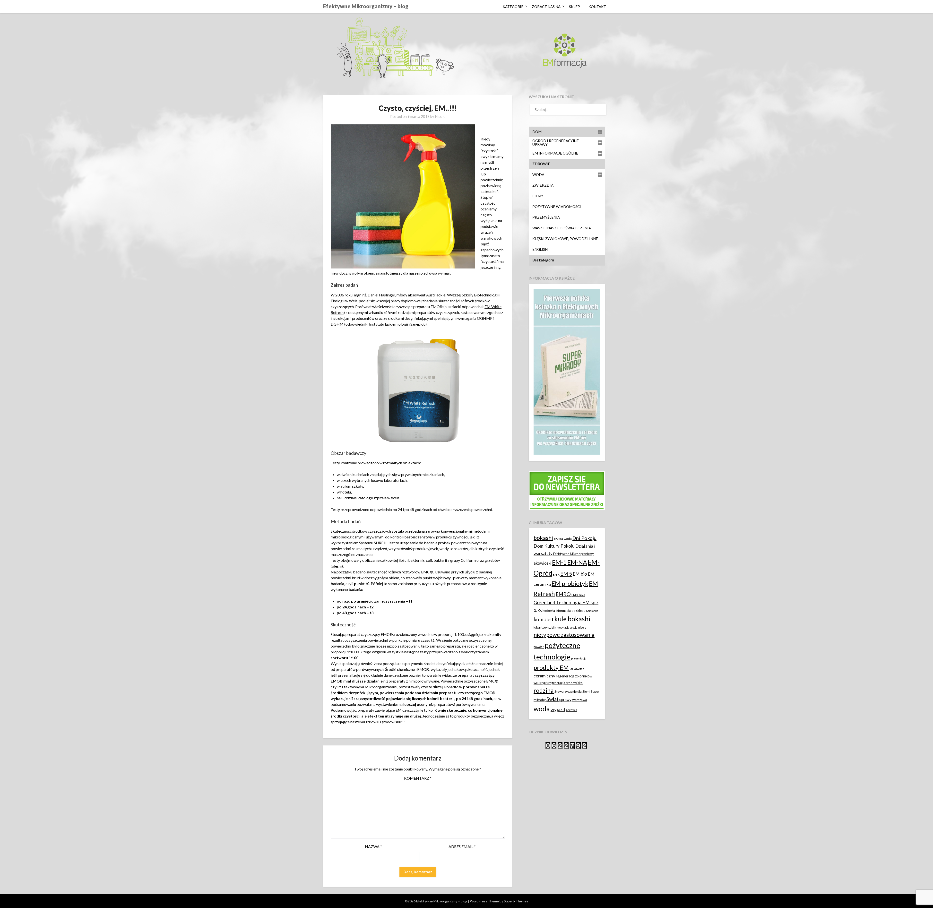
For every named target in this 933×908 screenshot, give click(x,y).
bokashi (543, 537)
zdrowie (571, 710)
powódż (539, 647)
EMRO (563, 594)
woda (542, 709)
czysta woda (563, 539)
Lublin (552, 627)
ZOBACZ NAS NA (546, 6)
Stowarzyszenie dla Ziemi (572, 691)
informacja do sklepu (570, 611)
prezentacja (578, 658)
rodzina (544, 690)
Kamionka (592, 610)
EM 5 (566, 574)
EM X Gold (578, 595)
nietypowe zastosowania (564, 634)
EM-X (556, 574)
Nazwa (373, 846)
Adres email (462, 846)
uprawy (565, 699)
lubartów (541, 627)
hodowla (549, 611)
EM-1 (559, 562)
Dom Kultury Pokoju (554, 546)
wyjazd (558, 709)
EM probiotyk (570, 583)
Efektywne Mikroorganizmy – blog (365, 6)
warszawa (579, 700)
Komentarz (418, 778)
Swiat (552, 699)
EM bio (580, 574)
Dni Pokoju (584, 538)
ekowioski (542, 563)
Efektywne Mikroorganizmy (573, 554)
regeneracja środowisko (565, 683)
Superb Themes (516, 901)
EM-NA (577, 562)
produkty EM (551, 667)
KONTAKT (597, 6)
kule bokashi (572, 619)
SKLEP (574, 6)
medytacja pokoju (567, 627)
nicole (582, 627)
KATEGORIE (513, 6)
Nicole (440, 116)
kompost (544, 619)
